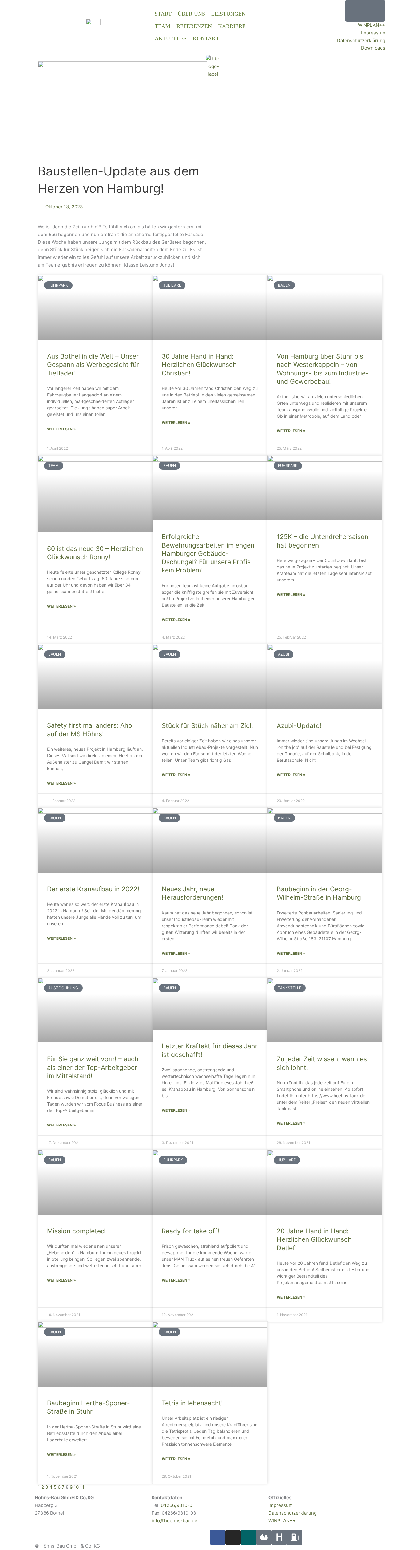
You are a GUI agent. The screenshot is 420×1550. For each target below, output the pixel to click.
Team (162, 26)
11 (82, 1487)
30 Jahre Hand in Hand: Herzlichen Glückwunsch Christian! (199, 364)
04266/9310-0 (176, 1505)
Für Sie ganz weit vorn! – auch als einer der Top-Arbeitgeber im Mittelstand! (92, 1067)
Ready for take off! (190, 1231)
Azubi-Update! (299, 725)
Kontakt (206, 38)
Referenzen (194, 26)
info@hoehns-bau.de (174, 1521)
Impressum (373, 33)
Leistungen (228, 14)
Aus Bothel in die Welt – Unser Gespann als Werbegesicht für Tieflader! (93, 364)
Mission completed (76, 1231)
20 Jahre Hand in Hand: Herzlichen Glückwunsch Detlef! (314, 1239)
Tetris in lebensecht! (192, 1403)
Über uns (191, 14)
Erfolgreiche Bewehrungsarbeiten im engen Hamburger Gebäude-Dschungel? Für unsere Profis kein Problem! (208, 553)
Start (163, 14)
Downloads (373, 48)
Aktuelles (171, 38)
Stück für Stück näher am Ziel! (207, 725)
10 (76, 1487)
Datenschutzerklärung (361, 40)
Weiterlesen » (61, 429)
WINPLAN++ (371, 25)
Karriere (232, 26)
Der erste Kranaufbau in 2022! (93, 889)
